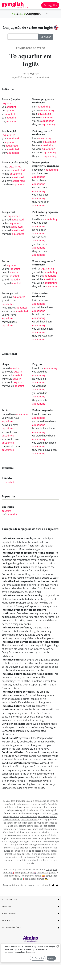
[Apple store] (57, 885)
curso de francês (28, 816)
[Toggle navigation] (46, 14)
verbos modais (11, 875)
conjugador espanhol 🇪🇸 (32, 875)
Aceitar (51, 958)
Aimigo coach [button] (9, 913)
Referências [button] (8, 920)
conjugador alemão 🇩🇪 (36, 878)
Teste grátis (50, 5)
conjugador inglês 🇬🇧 (25, 872)
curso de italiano (29, 819)
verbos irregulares (39, 860)
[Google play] (53, 885)
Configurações (38, 958)
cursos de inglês (39, 804)
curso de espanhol (47, 816)
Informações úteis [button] (11, 927)
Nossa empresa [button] (9, 899)
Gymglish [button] (6, 906)
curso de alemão (11, 819)
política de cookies (26, 952)
